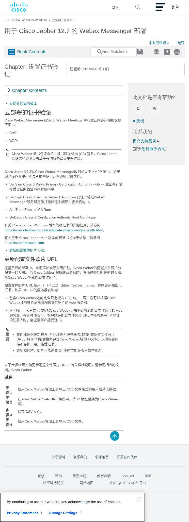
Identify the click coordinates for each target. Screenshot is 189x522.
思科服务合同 (153, 149)
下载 (167, 52)
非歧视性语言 (159, 43)
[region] (72, 507)
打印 (176, 52)
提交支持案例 (144, 141)
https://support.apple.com (24, 243)
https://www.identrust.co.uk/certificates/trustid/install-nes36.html (53, 230)
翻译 (181, 43)
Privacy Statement (22, 513)
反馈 (140, 121)
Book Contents (31, 51)
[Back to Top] (114, 435)
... (5, 20)
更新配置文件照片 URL (27, 250)
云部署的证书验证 (23, 103)
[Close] (138, 498)
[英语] (155, 50)
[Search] (95, 54)
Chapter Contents (29, 90)
